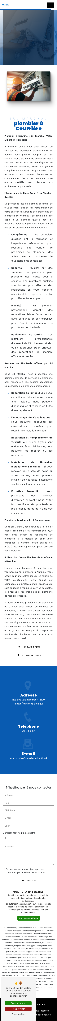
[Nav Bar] (50, 5)
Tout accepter (18, 1003)
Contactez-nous (32, 655)
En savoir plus (31, 647)
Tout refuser (18, 1008)
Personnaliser (18, 1014)
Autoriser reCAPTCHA (28, 918)
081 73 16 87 (28, 730)
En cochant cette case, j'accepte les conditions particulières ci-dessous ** (25, 871)
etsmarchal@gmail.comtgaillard (28, 758)
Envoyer (31, 880)
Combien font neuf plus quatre (19, 832)
